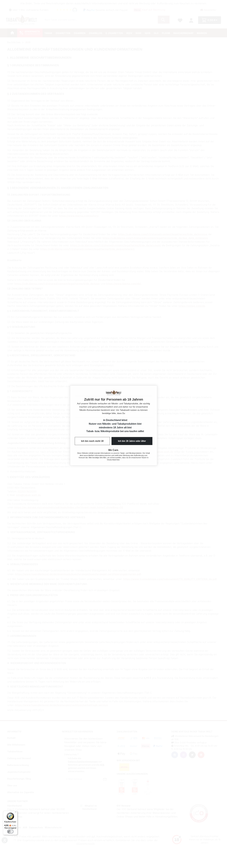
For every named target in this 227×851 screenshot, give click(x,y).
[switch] (10, 831)
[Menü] (15, 813)
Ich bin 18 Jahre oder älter (132, 441)
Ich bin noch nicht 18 (92, 441)
